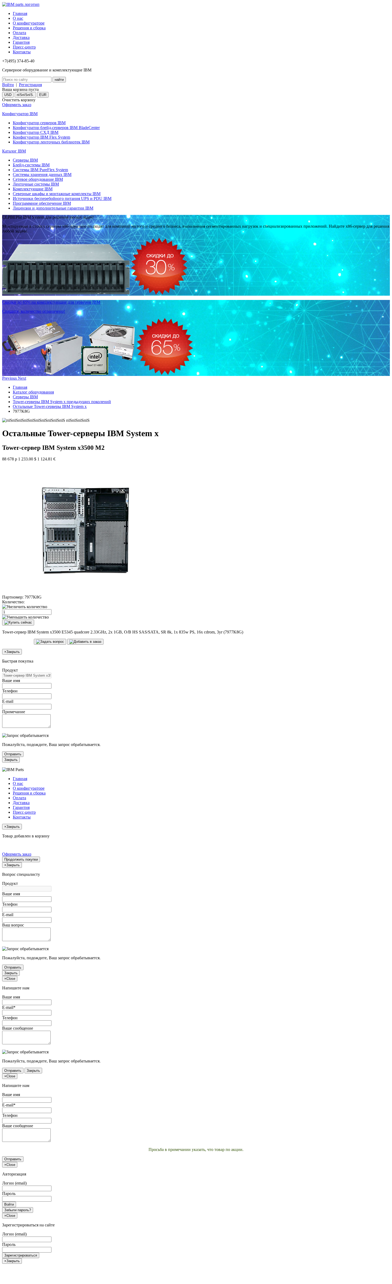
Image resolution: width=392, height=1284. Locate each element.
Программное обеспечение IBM (42, 203)
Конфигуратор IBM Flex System (41, 137)
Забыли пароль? (17, 1210)
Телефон (10, 691)
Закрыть (11, 760)
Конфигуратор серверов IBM (39, 123)
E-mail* (8, 1007)
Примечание (13, 711)
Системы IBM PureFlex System (40, 169)
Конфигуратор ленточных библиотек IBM (51, 142)
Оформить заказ (16, 104)
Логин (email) (14, 1183)
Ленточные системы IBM (36, 184)
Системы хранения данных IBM (42, 174)
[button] (10, 378)
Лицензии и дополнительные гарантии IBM (53, 208)
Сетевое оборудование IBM (38, 179)
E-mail (7, 701)
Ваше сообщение (17, 1028)
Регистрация (30, 84)
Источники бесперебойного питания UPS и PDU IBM (62, 198)
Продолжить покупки (21, 859)
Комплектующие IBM (33, 189)
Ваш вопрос (13, 925)
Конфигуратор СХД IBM (35, 132)
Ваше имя (11, 680)
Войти (8, 84)
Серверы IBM (25, 160)
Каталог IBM (14, 151)
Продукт (10, 670)
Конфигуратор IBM (20, 113)
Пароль (8, 1193)
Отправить (12, 754)
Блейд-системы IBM (31, 165)
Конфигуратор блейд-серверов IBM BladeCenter (56, 127)
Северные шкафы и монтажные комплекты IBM (57, 193)
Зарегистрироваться (20, 1255)
